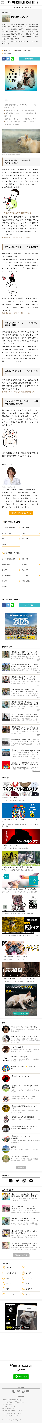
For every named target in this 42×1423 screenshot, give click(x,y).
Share (4, 59)
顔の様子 (4, 544)
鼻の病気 (4, 570)
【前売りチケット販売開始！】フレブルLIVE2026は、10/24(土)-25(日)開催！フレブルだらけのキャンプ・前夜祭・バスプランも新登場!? (25, 1195)
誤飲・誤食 (25, 559)
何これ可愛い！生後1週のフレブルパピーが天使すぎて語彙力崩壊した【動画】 (25, 1244)
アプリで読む (29, 59)
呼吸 (3, 539)
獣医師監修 (18, 50)
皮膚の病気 (25, 570)
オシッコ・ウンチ (7, 533)
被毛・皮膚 (25, 539)
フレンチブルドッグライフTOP (12, 1414)
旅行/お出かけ (11, 1273)
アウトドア (30, 1278)
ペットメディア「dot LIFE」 (11, 1416)
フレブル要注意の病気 (8, 559)
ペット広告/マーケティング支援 (12, 1410)
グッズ (8, 1268)
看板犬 (8, 1278)
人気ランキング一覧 (21, 1255)
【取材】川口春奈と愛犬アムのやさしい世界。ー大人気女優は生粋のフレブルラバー (25, 1220)
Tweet (8, 59)
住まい (8, 1283)
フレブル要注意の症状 (8, 528)
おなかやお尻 (26, 528)
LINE (12, 59)
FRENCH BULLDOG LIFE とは (12, 1400)
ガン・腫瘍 (25, 575)
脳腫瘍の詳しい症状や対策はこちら (16, 313)
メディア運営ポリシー (9, 1404)
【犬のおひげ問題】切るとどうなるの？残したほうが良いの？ (25, 1232)
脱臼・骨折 (27, 50)
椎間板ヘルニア (8, 50)
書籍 (7, 1289)
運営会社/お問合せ (8, 1408)
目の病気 (4, 586)
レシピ (28, 1273)
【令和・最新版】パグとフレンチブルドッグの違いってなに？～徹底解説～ (25, 1207)
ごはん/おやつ (11, 1294)
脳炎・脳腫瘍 (7, 53)
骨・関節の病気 (6, 575)
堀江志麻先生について (20, 513)
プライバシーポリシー (9, 1406)
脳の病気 (4, 581)
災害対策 (29, 1289)
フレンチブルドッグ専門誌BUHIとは (13, 1402)
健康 (27, 1283)
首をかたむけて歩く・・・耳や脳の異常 (19, 110)
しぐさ (24, 533)
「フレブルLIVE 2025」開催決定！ (21, 7)
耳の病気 (24, 564)
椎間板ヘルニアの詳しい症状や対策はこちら (19, 237)
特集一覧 (21, 1167)
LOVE (28, 1268)
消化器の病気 (26, 581)
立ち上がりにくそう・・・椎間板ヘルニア (20, 119)
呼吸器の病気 (6, 564)
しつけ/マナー (31, 1294)
